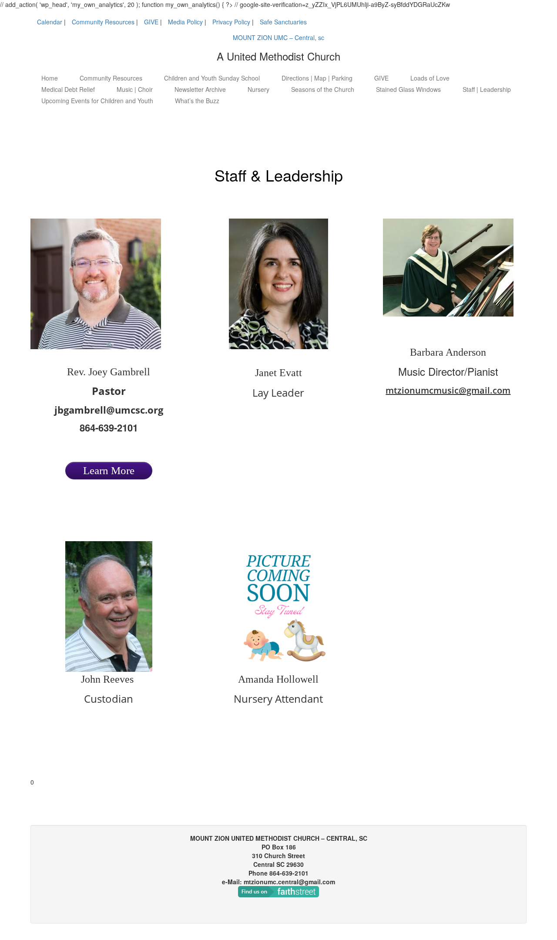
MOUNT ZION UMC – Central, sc (278, 37)
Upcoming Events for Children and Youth (97, 100)
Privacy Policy (231, 21)
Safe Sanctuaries (283, 21)
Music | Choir (135, 89)
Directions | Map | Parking (317, 78)
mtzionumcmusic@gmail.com (448, 390)
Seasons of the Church (322, 89)
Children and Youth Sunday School (212, 78)
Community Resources (103, 21)
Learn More (108, 470)
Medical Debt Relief (68, 89)
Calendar (49, 21)
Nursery (258, 89)
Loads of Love (430, 78)
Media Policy (185, 21)
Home (49, 78)
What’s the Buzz (197, 100)
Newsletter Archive (200, 89)
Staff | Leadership (487, 89)
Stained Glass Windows (408, 89)
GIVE (151, 21)
